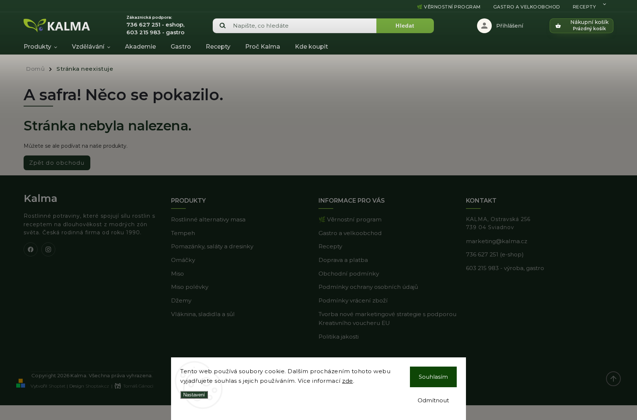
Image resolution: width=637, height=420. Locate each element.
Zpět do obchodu (57, 162)
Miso (177, 273)
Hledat (405, 25)
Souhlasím (433, 376)
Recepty (584, 7)
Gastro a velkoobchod (526, 7)
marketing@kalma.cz (496, 241)
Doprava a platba (343, 259)
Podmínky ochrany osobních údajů (368, 286)
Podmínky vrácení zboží (353, 300)
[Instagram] (48, 249)
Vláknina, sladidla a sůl (203, 314)
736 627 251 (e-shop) (495, 254)
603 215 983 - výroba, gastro (505, 268)
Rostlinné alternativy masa (208, 219)
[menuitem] (44, 47)
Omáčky (183, 259)
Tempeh (183, 233)
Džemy (181, 300)
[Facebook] (31, 249)
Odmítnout (433, 400)
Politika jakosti (338, 336)
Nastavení (194, 395)
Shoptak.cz (97, 386)
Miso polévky (189, 286)
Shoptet (57, 386)
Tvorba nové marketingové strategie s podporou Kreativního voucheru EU (387, 319)
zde (347, 380)
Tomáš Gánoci (138, 386)
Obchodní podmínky (348, 273)
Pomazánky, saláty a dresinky (212, 246)
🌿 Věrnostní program (449, 7)
